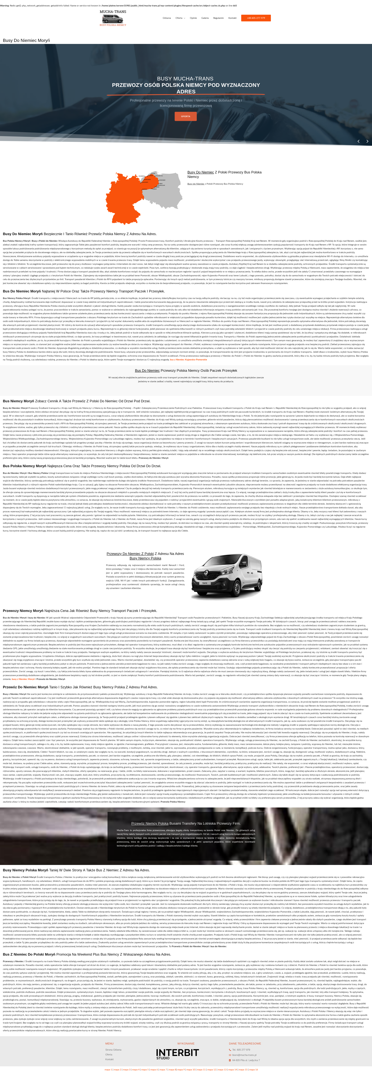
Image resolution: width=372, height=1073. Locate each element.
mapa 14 (232, 1069)
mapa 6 (154, 1069)
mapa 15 (243, 1069)
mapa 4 (136, 1069)
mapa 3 (126, 1069)
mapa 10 (190, 1069)
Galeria (205, 18)
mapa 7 (163, 1069)
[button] (256, 18)
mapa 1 (108, 1069)
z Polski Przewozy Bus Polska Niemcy (224, 174)
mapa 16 (253, 1069)
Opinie (193, 18)
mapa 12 (211, 1069)
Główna (167, 18)
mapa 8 (172, 1069)
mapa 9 (181, 1069)
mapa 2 (117, 1069)
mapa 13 (222, 1069)
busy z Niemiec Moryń (23, 679)
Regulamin (218, 18)
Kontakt (232, 18)
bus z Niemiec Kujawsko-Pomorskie (188, 359)
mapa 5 (145, 1069)
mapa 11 (201, 1069)
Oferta (179, 18)
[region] (186, 95)
